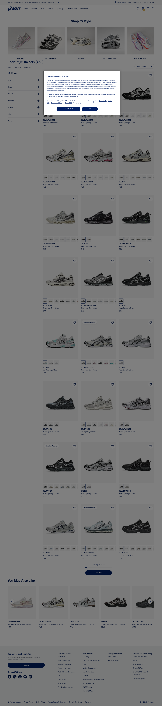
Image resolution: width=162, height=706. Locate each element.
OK (90, 109)
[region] (81, 93)
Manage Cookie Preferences (68, 109)
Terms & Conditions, (56, 102)
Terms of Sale (68, 102)
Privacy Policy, (103, 100)
